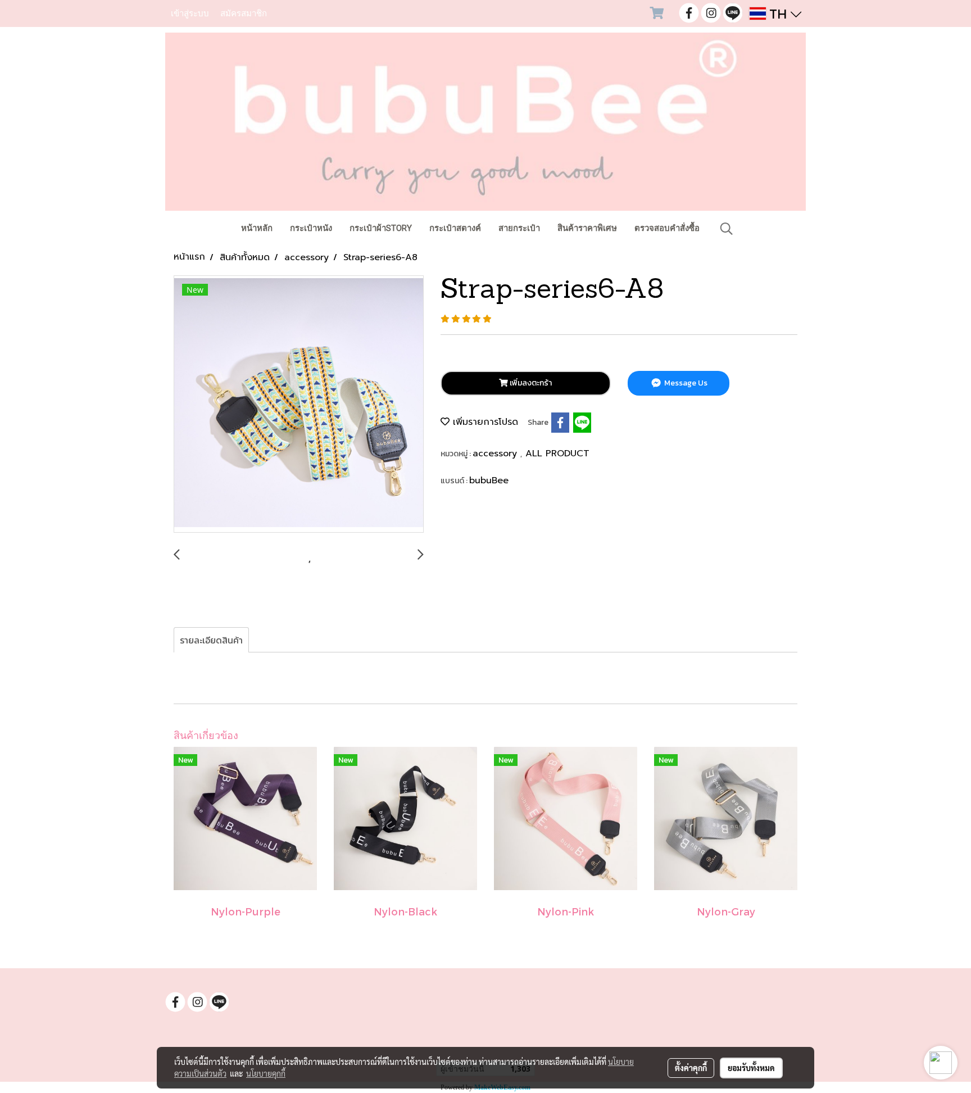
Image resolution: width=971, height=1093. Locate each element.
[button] (726, 228)
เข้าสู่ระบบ (190, 13)
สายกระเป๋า (519, 228)
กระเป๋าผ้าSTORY (381, 228)
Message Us (685, 383)
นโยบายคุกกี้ (265, 1073)
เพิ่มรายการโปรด (484, 422)
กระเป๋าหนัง (311, 228)
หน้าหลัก (257, 228)
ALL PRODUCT (557, 453)
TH (778, 13)
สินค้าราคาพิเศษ (587, 228)
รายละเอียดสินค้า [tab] (211, 640)
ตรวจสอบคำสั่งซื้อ (667, 228)
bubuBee (489, 480)
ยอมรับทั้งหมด (751, 1068)
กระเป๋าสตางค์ (455, 228)
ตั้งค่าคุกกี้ (691, 1068)
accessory (496, 453)
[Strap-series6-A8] (298, 404)
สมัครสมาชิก (243, 13)
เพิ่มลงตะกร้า (530, 383)
